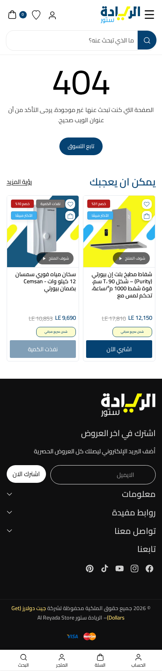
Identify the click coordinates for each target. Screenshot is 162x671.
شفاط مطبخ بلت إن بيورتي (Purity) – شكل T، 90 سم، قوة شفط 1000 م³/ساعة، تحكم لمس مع (122, 285)
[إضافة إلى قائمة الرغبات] (147, 204)
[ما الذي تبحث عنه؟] (147, 40)
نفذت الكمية (43, 349)
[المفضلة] (36, 14)
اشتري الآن (119, 349)
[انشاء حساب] (52, 14)
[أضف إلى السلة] (147, 216)
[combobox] (81, 40)
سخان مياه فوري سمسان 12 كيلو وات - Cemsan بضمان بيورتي (45, 282)
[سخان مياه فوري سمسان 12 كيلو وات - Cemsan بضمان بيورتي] (43, 231)
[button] (149, 14)
